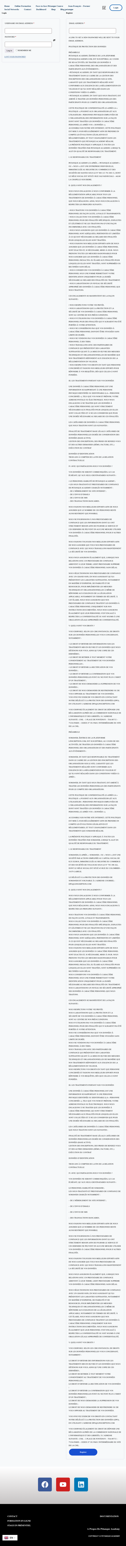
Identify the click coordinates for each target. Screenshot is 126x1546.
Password (15, 36)
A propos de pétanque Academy (103, 1528)
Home (7, 6)
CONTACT (12, 1516)
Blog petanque (66, 9)
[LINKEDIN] (81, 1484)
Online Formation (23, 6)
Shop (53, 9)
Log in (9, 51)
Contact (27, 9)
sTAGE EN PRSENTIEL (19, 1525)
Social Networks (11, 9)
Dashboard (41, 9)
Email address (81, 22)
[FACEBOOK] (45, 1484)
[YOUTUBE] (63, 1484)
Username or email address (24, 22)
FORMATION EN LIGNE (19, 1520)
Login (115, 8)
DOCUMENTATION (109, 1516)
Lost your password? (15, 57)
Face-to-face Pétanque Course (49, 6)
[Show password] (54, 40)
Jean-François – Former (79, 6)
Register (83, 1452)
